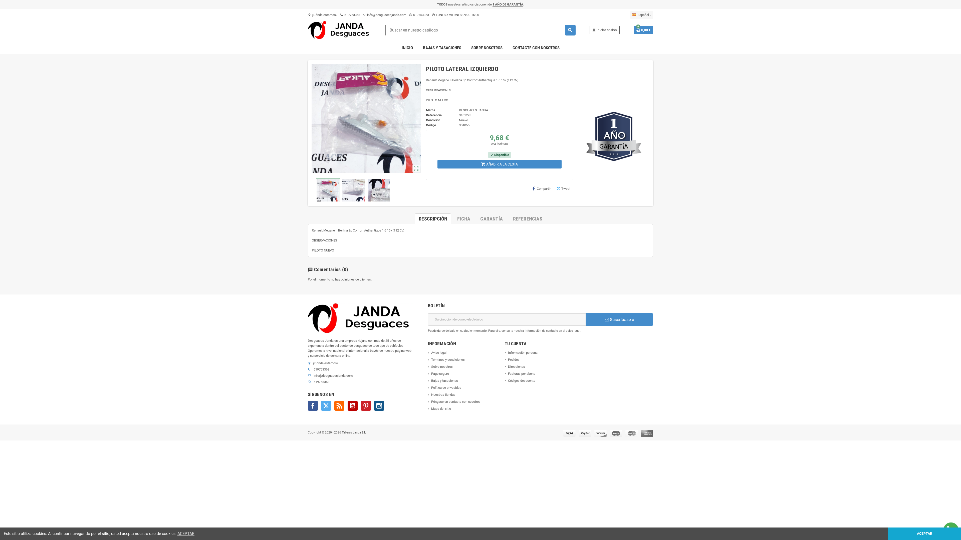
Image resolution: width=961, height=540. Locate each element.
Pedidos (514, 360)
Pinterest (366, 406)
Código (431, 125)
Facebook (313, 406)
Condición (433, 120)
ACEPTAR (185, 533)
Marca (430, 110)
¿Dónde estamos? (322, 15)
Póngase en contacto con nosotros (455, 402)
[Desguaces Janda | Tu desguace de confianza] (339, 30)
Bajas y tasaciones (444, 380)
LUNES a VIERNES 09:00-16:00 (457, 15)
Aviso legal (438, 352)
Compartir (544, 188)
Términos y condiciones (448, 360)
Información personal (523, 352)
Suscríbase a (621, 319)
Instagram (379, 406)
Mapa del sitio (441, 408)
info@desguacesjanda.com (386, 15)
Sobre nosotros (442, 366)
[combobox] (480, 30)
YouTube (353, 406)
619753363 (352, 15)
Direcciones (516, 366)
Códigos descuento (521, 380)
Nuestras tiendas (443, 394)
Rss (339, 406)
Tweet (565, 188)
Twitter (326, 406)
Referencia (434, 115)
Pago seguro (440, 374)
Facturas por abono (521, 374)
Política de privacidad (446, 388)
